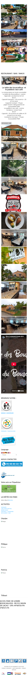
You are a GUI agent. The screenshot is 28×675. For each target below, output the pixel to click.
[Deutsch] (6, 452)
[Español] (4, 452)
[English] (2, 452)
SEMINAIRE (3, 507)
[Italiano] (8, 452)
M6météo (10, 500)
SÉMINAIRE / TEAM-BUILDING (8, 431)
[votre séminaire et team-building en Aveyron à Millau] (7, 423)
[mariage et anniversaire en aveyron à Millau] (6, 405)
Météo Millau (4, 500)
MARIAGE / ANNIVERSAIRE (7, 413)
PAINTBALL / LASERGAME (7, 511)
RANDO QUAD (4, 510)
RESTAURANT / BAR (6, 123)
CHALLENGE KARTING (6, 508)
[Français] (9, 452)
